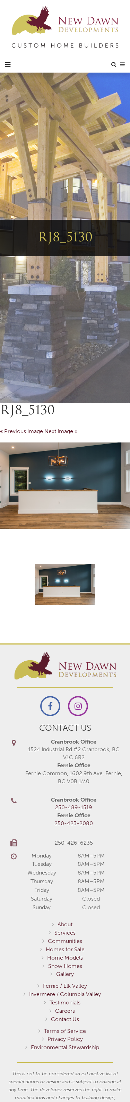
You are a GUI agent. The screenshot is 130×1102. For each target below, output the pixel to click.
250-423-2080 (73, 823)
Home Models (65, 957)
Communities (65, 941)
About (65, 924)
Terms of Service (65, 1031)
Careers (65, 1011)
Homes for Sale (65, 949)
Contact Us (65, 1019)
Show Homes (65, 966)
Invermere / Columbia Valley (65, 994)
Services (65, 932)
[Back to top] (110, 1082)
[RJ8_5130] (65, 485)
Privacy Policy (65, 1039)
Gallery (65, 974)
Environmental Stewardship (65, 1047)
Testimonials (65, 1002)
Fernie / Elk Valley (65, 986)
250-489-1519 (73, 807)
